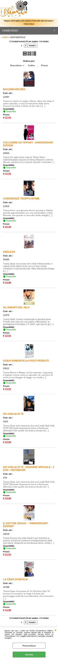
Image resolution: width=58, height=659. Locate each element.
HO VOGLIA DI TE (13, 413)
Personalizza (29, 645)
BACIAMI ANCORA (14, 89)
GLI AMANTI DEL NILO (16, 307)
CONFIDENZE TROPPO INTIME (21, 198)
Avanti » (32, 46)
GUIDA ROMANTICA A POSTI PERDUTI (26, 360)
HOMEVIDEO (10, 30)
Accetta (29, 654)
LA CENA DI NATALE (15, 579)
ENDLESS (9, 251)
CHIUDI (55, 630)
